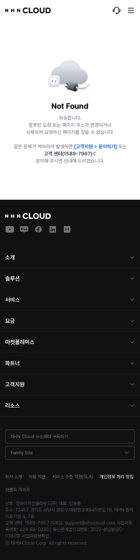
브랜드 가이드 (17, 489)
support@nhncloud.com (90, 522)
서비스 (12, 299)
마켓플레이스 (20, 342)
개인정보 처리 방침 (116, 476)
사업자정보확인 (35, 535)
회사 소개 (13, 476)
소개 (10, 257)
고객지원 (15, 384)
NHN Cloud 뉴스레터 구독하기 (39, 436)
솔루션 (12, 278)
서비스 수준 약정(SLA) (72, 476)
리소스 (12, 405)
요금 (10, 321)
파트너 (12, 363)
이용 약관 (37, 476)
